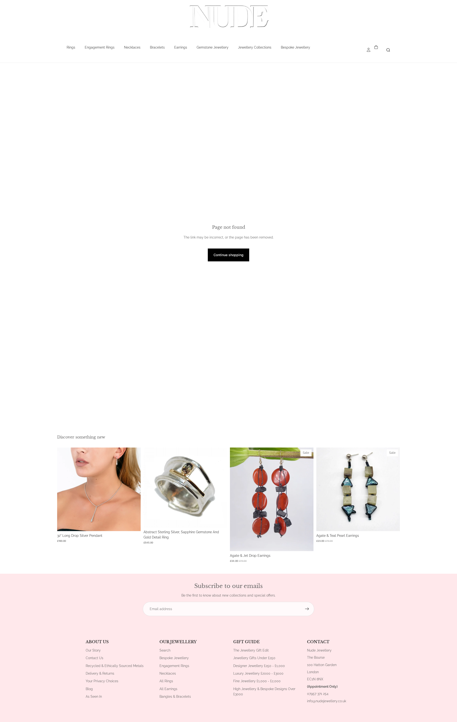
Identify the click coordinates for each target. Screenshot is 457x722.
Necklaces (132, 47)
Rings (71, 47)
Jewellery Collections (254, 47)
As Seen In (94, 696)
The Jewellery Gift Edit (251, 650)
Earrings (180, 47)
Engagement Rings (99, 47)
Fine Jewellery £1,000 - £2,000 (257, 681)
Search (164, 650)
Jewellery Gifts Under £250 (254, 658)
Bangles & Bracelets (175, 696)
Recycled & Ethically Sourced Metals (115, 666)
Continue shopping (228, 255)
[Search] (388, 50)
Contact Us (94, 658)
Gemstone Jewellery (212, 47)
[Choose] (219, 520)
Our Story (93, 650)
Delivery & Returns (100, 673)
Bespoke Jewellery (295, 47)
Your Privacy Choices (102, 681)
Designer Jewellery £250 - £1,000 (259, 666)
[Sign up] (307, 609)
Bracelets (157, 47)
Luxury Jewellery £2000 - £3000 (258, 673)
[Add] (133, 523)
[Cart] (376, 47)
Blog (89, 689)
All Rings (166, 681)
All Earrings (168, 689)
